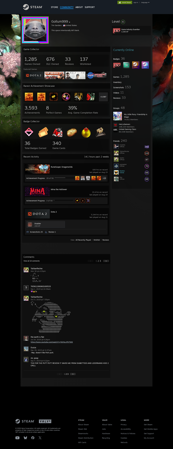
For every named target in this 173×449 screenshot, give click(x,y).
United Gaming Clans (127, 129)
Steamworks (83, 433)
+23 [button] (104, 178)
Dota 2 (54, 212)
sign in (136, 2)
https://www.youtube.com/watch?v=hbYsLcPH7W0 (52, 342)
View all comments (32, 261)
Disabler (37, 223)
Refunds (124, 442)
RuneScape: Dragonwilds (62, 167)
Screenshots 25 (36, 232)
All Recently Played (83, 240)
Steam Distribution (85, 438)
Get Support (149, 433)
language (144, 2)
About (79, 7)
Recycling (106, 438)
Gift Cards (82, 442)
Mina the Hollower (59, 189)
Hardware (106, 433)
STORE (54, 7)
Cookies (124, 438)
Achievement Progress (35, 178)
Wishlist (97, 240)
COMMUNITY (67, 7)
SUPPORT (90, 7)
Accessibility (126, 429)
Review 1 (52, 232)
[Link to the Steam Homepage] (33, 9)
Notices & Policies (128, 433)
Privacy (124, 424)
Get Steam (148, 424)
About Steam (83, 424)
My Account (149, 438)
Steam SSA (82, 429)
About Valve (107, 424)
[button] (131, 21)
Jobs (104, 429)
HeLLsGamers (124, 124)
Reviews (105, 240)
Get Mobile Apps (151, 429)
